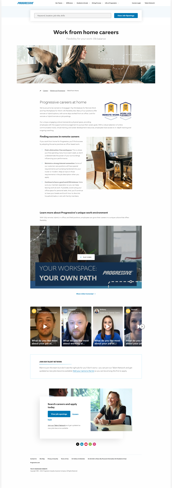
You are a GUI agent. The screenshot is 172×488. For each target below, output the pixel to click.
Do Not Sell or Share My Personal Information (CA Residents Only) (107, 459)
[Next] (142, 326)
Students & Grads (82, 3)
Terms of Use (65, 459)
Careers (45, 90)
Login (136, 3)
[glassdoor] (90, 444)
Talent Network (150, 3)
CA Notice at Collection (78, 459)
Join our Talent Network (56, 425)
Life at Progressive (111, 3)
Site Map (42, 459)
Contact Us (33, 459)
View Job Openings (126, 15)
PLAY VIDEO (88, 258)
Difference (69, 3)
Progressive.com (35, 462)
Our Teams (58, 3)
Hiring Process (96, 3)
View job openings (59, 414)
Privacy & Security (53, 459)
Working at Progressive (57, 90)
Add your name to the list (83, 371)
